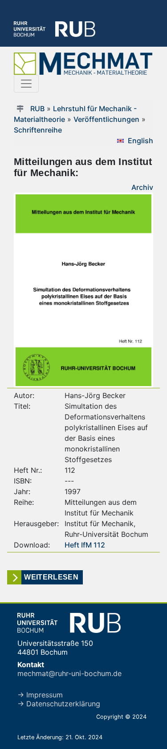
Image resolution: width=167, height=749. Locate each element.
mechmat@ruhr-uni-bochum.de (69, 673)
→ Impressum (40, 694)
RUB (37, 108)
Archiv (142, 187)
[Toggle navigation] (26, 84)
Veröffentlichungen (106, 119)
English (140, 140)
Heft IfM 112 (85, 544)
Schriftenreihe (38, 129)
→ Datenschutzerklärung (58, 703)
